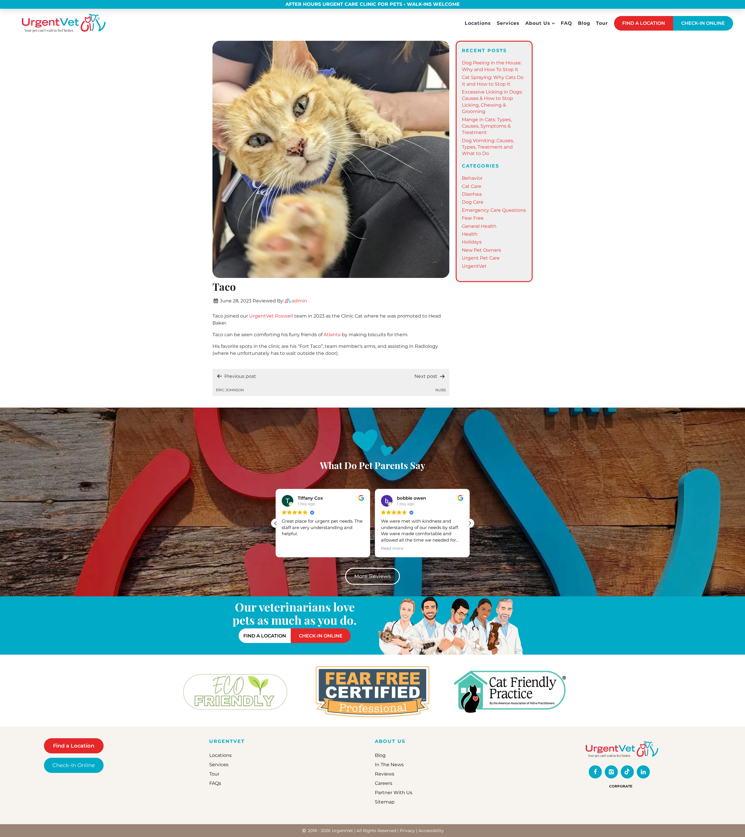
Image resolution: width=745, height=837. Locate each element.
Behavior (472, 178)
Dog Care (472, 202)
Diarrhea (472, 194)
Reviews (384, 774)
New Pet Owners (481, 250)
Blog (584, 23)
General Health (479, 226)
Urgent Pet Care (481, 258)
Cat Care (471, 186)
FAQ (566, 23)
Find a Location (73, 746)
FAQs (215, 783)
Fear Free (473, 218)
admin (299, 301)
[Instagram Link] (611, 771)
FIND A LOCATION (643, 23)
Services (508, 23)
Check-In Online (73, 765)
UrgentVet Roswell (271, 316)
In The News (389, 764)
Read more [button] (392, 548)
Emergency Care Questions (494, 210)
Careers (383, 783)
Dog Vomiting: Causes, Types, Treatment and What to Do (488, 147)
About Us (537, 23)
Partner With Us (393, 792)
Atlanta (332, 334)
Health (470, 234)
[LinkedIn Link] (643, 771)
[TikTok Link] (627, 771)
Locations (478, 23)
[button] (469, 523)
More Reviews (372, 576)
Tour (602, 23)
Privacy (407, 830)
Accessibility (431, 830)
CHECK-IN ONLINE (703, 23)
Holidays (472, 242)
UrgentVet (474, 266)
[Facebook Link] (595, 771)
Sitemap (385, 802)
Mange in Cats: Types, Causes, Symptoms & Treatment (487, 126)
